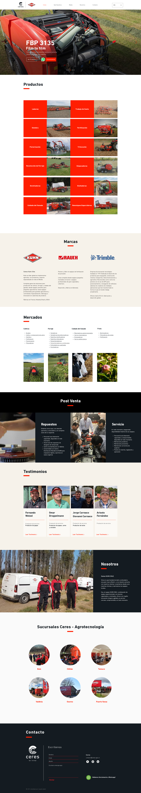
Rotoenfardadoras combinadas (60, 343)
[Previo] (5, 42)
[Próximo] (136, 42)
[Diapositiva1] (55, 609)
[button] (39, 655)
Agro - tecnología (32, 760)
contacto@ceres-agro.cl (93, 758)
